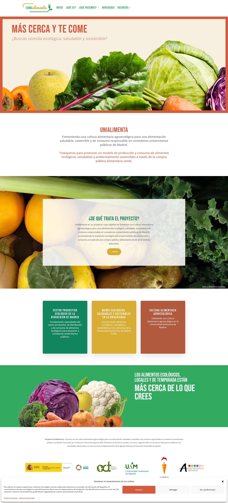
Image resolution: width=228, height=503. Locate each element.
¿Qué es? (71, 8)
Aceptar (139, 489)
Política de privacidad (27, 498)
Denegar (173, 489)
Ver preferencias (207, 489)
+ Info (114, 251)
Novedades (108, 8)
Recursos (123, 8)
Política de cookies (11, 498)
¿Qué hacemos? (88, 8)
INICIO (59, 8)
